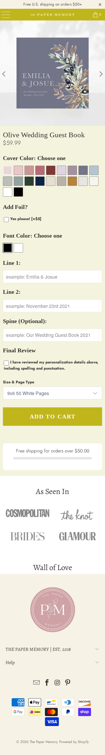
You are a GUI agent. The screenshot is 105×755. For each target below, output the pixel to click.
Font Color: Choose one (32, 236)
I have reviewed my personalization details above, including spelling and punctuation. (51, 365)
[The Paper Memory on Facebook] (47, 683)
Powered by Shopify (74, 741)
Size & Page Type (18, 382)
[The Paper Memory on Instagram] (57, 683)
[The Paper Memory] (52, 14)
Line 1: (12, 263)
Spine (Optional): (25, 321)
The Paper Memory (43, 741)
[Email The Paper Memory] (36, 683)
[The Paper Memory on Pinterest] (68, 683)
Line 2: (12, 292)
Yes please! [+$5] (25, 219)
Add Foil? (15, 207)
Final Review (19, 350)
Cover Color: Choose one (34, 158)
